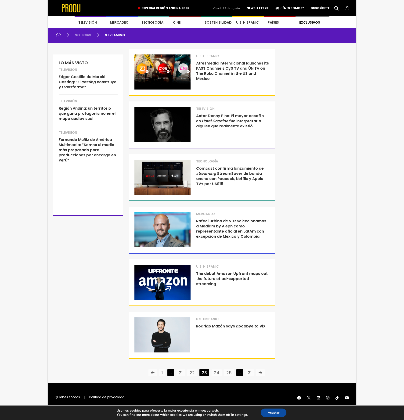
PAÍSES (273, 22)
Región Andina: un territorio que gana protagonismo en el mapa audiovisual (87, 113)
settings (241, 415)
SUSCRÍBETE (320, 8)
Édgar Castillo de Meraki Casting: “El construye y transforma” (87, 82)
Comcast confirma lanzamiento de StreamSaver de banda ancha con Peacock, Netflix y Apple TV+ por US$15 (230, 176)
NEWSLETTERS (257, 8)
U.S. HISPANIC (247, 22)
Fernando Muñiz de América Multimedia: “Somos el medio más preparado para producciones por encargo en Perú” (87, 150)
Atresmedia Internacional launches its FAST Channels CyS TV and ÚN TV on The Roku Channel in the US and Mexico (232, 71)
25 (229, 373)
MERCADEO (119, 22)
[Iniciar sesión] (347, 8)
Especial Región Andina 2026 (165, 8)
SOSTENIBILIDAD (218, 22)
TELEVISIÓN (87, 22)
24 (216, 373)
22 (192, 373)
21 (181, 373)
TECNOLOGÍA (152, 22)
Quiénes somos (67, 397)
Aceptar (273, 412)
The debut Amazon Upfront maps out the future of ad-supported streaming (232, 279)
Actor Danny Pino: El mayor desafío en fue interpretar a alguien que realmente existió (230, 121)
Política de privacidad (106, 397)
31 (250, 373)
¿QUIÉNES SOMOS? (289, 8)
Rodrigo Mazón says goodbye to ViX (231, 326)
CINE (176, 22)
